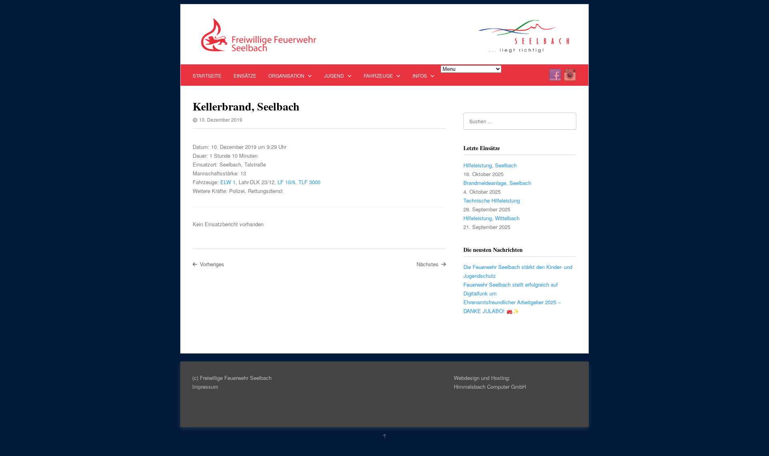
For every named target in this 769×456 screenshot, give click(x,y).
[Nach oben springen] (384, 435)
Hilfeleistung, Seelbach (490, 165)
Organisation (287, 75)
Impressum (205, 386)
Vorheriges (212, 264)
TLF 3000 (309, 182)
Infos (420, 75)
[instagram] (570, 75)
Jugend (334, 75)
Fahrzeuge (379, 75)
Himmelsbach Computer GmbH (490, 386)
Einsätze (245, 75)
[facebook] (555, 75)
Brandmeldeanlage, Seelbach (497, 183)
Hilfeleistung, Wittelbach (491, 218)
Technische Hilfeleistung (491, 200)
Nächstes (428, 264)
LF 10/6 (286, 182)
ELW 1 (228, 182)
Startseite (207, 75)
